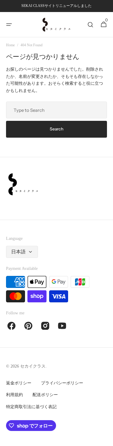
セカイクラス (33, 366)
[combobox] (56, 110)
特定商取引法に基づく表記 (31, 407)
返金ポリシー (18, 383)
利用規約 (14, 395)
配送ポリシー (45, 395)
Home (10, 45)
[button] (9, 24)
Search (56, 129)
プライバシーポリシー (62, 383)
